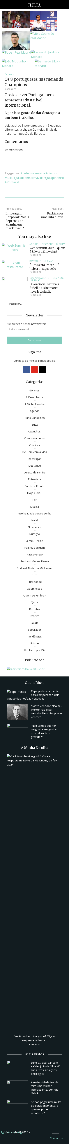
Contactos (56, 1138)
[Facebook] (26, 369)
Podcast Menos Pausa (34, 561)
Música (34, 506)
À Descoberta (34, 397)
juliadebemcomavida (29, 178)
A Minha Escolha (34, 404)
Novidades (34, 527)
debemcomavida (34, 173)
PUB (34, 575)
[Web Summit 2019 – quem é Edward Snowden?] (15, 247)
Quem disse (34, 588)
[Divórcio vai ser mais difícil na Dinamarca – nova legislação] (15, 286)
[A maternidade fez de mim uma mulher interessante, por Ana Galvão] (17, 1088)
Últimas (9, 74)
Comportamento (39, 277)
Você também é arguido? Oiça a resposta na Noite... (35, 1038)
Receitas (34, 609)
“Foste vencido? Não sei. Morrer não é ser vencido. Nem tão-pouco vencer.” (46, 711)
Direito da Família (34, 472)
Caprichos (34, 431)
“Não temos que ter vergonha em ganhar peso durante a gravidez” (44, 731)
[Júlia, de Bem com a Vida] (34, 4)
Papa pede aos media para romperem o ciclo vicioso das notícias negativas (33, 694)
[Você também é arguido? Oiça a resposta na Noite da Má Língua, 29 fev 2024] (34, 892)
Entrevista (34, 479)
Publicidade (34, 582)
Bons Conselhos (34, 418)
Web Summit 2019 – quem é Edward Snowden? (47, 249)
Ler (34, 500)
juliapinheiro (55, 178)
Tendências (34, 636)
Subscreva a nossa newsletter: (26, 324)
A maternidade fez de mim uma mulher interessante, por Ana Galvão (44, 1087)
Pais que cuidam (34, 547)
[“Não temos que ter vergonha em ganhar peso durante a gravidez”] (17, 732)
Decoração (34, 459)
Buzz (34, 424)
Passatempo (34, 554)
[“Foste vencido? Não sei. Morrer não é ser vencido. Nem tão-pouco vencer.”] (17, 712)
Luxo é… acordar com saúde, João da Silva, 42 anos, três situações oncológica (46, 1068)
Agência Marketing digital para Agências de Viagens (38, 1131)
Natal (34, 520)
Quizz (34, 602)
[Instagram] (42, 369)
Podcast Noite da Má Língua (34, 568)
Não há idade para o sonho (35, 513)
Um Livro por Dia (34, 650)
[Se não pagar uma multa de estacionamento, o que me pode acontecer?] (17, 1108)
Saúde (34, 623)
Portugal (13, 182)
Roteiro (34, 616)
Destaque (47, 244)
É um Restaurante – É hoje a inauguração (44, 266)
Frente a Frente (35, 486)
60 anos (34, 390)
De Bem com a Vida (34, 452)
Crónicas (34, 445)
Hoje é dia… (34, 493)
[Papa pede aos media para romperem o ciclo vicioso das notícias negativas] (17, 691)
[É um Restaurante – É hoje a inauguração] (15, 264)
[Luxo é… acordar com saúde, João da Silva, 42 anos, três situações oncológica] (17, 1069)
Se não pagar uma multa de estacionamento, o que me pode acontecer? (46, 1107)
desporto (54, 173)
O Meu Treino (34, 541)
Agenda (33, 244)
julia (10, 178)
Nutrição (34, 534)
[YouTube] (34, 369)
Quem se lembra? (34, 595)
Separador (34, 629)
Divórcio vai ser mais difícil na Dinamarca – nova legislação (45, 287)
